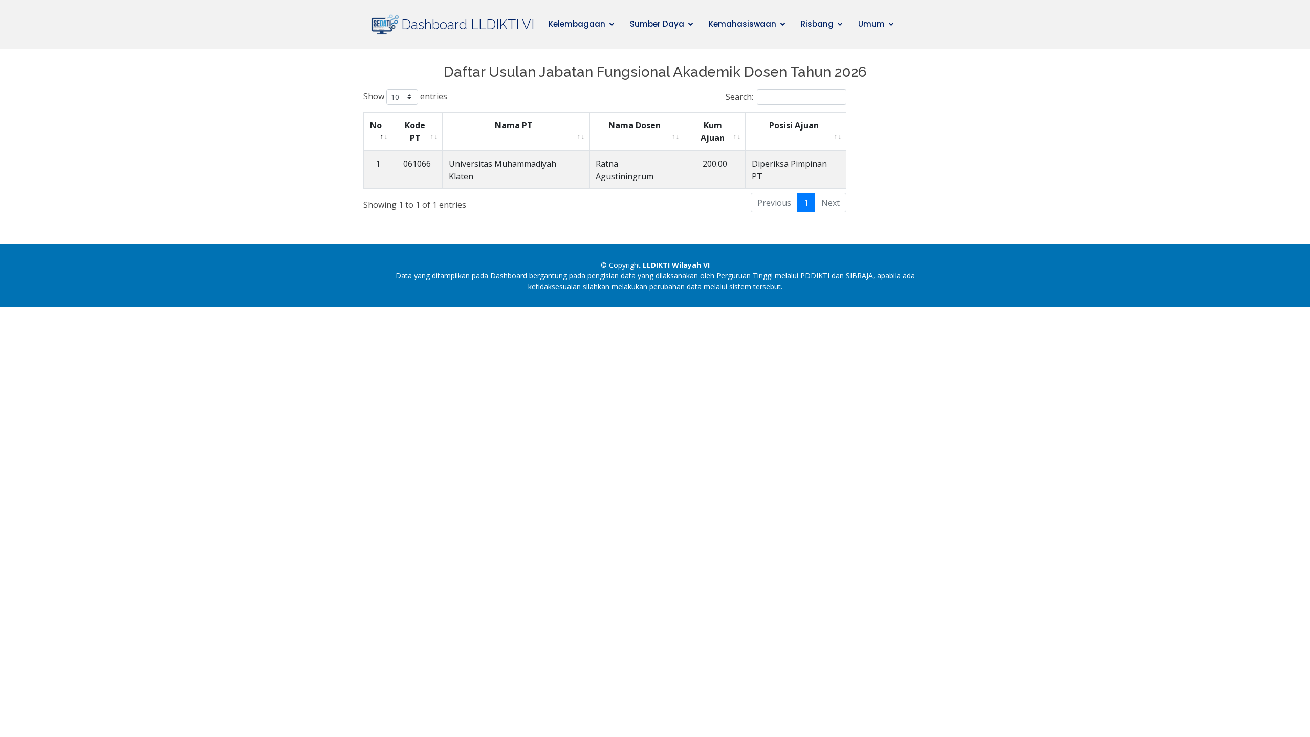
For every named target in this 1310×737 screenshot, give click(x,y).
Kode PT (415, 131)
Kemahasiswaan (742, 23)
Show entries (405, 95)
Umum (871, 23)
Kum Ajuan (713, 131)
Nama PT (514, 125)
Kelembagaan (577, 23)
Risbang (817, 23)
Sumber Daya (657, 23)
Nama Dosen (634, 125)
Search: (739, 96)
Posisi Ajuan (794, 125)
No (376, 125)
